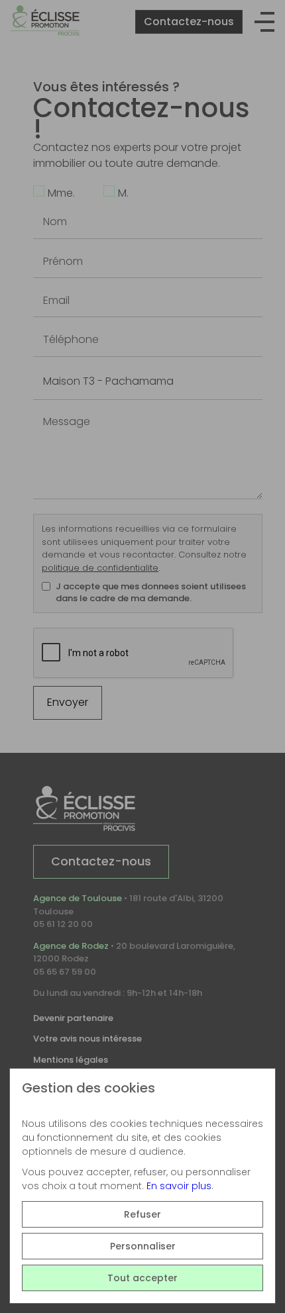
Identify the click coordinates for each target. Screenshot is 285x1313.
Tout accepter (142, 1278)
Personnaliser (143, 1246)
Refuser (142, 1214)
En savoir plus (178, 1185)
